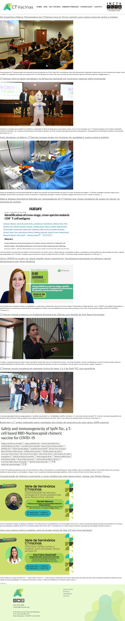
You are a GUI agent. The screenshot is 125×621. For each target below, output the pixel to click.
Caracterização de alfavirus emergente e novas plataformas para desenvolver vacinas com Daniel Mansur (55, 476)
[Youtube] (18, 600)
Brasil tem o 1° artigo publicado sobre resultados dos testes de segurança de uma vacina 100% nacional (54, 422)
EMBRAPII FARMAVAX (70, 7)
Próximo (3, 583)
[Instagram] (15, 600)
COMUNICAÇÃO (86, 7)
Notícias (66, 592)
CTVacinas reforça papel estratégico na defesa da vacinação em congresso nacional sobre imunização (53, 78)
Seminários (67, 594)
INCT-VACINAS (54, 7)
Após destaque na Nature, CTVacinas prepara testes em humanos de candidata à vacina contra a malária (54, 137)
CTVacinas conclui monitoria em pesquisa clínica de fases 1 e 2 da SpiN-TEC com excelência (47, 368)
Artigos (66, 596)
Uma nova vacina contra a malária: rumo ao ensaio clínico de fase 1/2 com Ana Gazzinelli (46, 530)
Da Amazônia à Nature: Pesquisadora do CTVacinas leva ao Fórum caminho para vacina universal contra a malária (59, 17)
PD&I (45, 7)
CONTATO (98, 7)
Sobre (39, 7)
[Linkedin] (22, 600)
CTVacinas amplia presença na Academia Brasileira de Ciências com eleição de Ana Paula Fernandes (52, 314)
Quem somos (68, 589)
